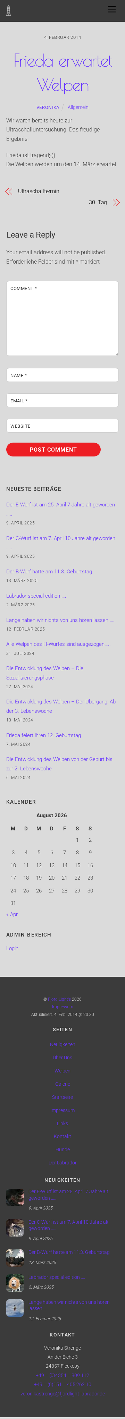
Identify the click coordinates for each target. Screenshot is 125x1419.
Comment (23, 288)
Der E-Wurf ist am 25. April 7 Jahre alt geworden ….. (68, 1195)
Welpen (62, 1071)
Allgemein (78, 107)
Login (12, 948)
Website (20, 426)
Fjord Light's (59, 999)
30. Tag (98, 202)
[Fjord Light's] (8, 12)
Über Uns (62, 1058)
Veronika (47, 107)
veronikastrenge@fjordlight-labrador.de (62, 1394)
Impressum (62, 1007)
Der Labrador (63, 1163)
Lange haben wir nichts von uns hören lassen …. (60, 620)
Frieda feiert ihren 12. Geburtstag (43, 735)
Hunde (63, 1150)
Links (62, 1124)
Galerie (62, 1084)
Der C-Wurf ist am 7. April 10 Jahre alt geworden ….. (68, 1225)
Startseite (62, 1097)
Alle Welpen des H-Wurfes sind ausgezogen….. (58, 644)
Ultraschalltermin (39, 191)
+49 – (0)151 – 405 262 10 (62, 1384)
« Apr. (12, 914)
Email (19, 400)
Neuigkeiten (62, 1045)
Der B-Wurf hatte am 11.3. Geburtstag (49, 572)
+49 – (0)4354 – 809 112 (62, 1375)
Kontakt (62, 1136)
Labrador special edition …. (36, 596)
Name (18, 375)
